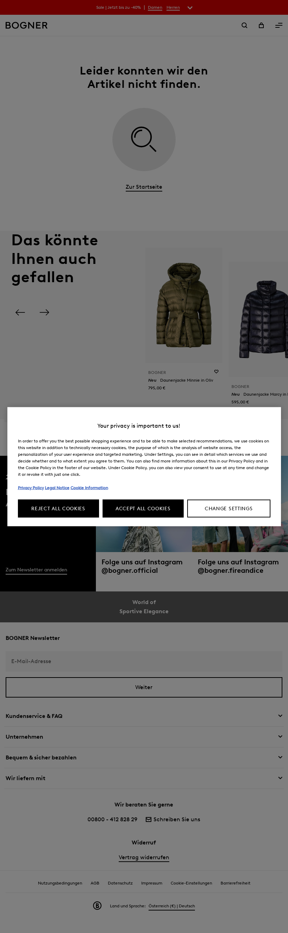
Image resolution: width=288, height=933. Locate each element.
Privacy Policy (31, 487)
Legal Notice (57, 487)
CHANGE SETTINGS (229, 508)
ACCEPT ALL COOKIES (143, 508)
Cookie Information (89, 487)
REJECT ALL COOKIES (58, 508)
